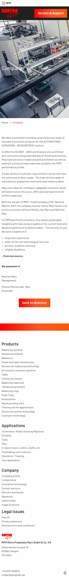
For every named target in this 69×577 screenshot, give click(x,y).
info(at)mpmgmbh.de (13, 575)
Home (5, 122)
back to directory (34, 302)
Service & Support (51, 13)
